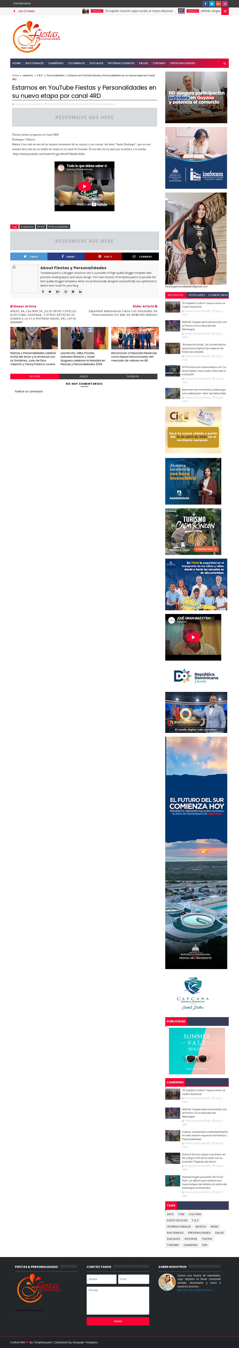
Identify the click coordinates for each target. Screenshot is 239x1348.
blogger (35, 376)
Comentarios (218, 295)
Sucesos (191, 1238)
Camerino (56, 63)
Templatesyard (42, 1342)
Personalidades (182, 63)
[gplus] (218, 4)
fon (204, 1245)
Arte (170, 1214)
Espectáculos (177, 1220)
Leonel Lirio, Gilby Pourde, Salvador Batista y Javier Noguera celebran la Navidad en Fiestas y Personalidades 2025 (83, 358)
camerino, (83, 104)
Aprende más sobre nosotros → (196, 1290)
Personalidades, (105, 104)
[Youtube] (199, 4)
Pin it (108, 256)
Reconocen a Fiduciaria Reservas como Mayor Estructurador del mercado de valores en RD (134, 357)
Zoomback (76, 63)
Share (70, 256)
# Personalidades (59, 226)
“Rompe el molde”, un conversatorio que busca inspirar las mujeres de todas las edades (204, 348)
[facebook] (205, 4)
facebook (133, 376)
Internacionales (121, 63)
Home (17, 63)
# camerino (27, 226)
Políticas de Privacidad (28, 1310)
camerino (57, 11)
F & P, (93, 104)
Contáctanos (22, 3)
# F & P (41, 226)
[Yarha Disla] (225, 1342)
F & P (40, 75)
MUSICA (201, 1226)
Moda (214, 1226)
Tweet (34, 256)
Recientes (176, 295)
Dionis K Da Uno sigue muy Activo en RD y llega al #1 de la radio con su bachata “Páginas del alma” (204, 1158)
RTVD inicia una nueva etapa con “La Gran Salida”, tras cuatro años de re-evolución (204, 370)
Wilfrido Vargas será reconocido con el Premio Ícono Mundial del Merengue (204, 325)
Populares (197, 295)
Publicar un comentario (29, 391)
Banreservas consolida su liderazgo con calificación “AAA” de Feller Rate (204, 391)
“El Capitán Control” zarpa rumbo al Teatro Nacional (98, 11)
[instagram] (225, 4)
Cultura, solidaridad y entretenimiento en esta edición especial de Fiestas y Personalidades (205, 1135)
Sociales (96, 63)
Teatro (207, 1238)
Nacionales (34, 63)
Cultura (195, 1214)
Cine (181, 1214)
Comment (145, 256)
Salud (143, 63)
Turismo (159, 63)
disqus (84, 376)
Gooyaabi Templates (85, 1342)
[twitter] (212, 4)
